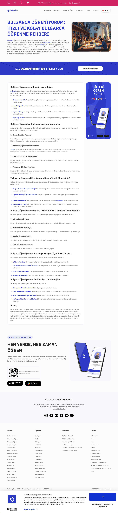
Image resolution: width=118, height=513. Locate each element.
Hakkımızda (94, 436)
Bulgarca (10, 40)
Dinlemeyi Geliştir (40, 468)
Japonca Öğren (11, 471)
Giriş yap (95, 10)
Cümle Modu (38, 456)
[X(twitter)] (72, 415)
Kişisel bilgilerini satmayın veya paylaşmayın (102, 505)
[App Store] (15, 383)
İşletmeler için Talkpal (68, 439)
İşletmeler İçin (68, 10)
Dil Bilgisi (37, 436)
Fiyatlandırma (95, 445)
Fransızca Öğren (12, 442)
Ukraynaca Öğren (12, 450)
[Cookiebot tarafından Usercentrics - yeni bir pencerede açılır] (12, 509)
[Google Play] (33, 383)
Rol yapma (38, 442)
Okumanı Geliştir (39, 474)
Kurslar (37, 439)
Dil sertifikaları (39, 465)
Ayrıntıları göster (29, 509)
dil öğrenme (47, 42)
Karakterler (38, 445)
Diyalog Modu (39, 462)
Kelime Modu (38, 459)
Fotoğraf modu (39, 450)
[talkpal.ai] (12, 10)
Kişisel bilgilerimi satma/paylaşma (101, 468)
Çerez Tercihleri (95, 456)
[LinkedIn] (67, 415)
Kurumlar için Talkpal (68, 442)
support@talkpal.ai (59, 409)
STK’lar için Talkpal (67, 445)
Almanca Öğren (11, 448)
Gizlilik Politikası (95, 453)
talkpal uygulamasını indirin (21, 337)
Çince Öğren (10, 465)
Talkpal (42, 45)
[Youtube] (56, 415)
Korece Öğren (11, 474)
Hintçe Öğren (11, 468)
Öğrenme (57, 10)
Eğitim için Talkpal (67, 436)
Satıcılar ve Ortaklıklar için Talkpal (72, 448)
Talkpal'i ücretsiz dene (90, 68)
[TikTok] (51, 415)
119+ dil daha (11, 480)
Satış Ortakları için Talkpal (69, 450)
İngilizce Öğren (11, 436)
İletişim (93, 448)
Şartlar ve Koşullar (96, 459)
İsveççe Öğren (11, 456)
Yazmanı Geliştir (39, 477)
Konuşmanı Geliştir (40, 471)
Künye (92, 471)
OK (102, 497)
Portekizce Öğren (12, 477)
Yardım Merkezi (95, 450)
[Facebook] (61, 415)
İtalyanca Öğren (12, 445)
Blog (92, 439)
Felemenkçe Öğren (12, 453)
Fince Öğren (10, 459)
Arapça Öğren (11, 462)
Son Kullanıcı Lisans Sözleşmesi (100, 465)
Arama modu (38, 453)
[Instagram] (46, 415)
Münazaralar (38, 448)
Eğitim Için (79, 10)
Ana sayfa (47, 10)
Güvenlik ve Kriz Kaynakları (98, 462)
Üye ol (87, 10)
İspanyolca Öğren (12, 439)
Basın (92, 442)
